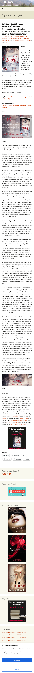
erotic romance (15, 38)
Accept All (17, 660)
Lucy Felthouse (16, 40)
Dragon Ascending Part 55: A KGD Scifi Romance (14, 640)
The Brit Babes (23, 418)
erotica (21, 38)
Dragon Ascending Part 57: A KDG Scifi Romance (14, 635)
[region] (17, 658)
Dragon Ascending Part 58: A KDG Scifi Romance (14, 632)
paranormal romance (25, 40)
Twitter (16, 422)
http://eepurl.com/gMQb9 (18, 424)
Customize (17, 665)
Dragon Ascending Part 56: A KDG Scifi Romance (14, 637)
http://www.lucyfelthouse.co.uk (18, 420)
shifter (5, 42)
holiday (9, 40)
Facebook (9, 422)
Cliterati (4, 418)
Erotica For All (16, 416)
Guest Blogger (20, 36)
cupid (9, 38)
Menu (3, 9)
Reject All (17, 669)
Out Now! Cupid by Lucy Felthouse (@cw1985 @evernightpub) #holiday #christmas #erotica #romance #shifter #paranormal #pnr (16, 29)
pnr (2, 42)
